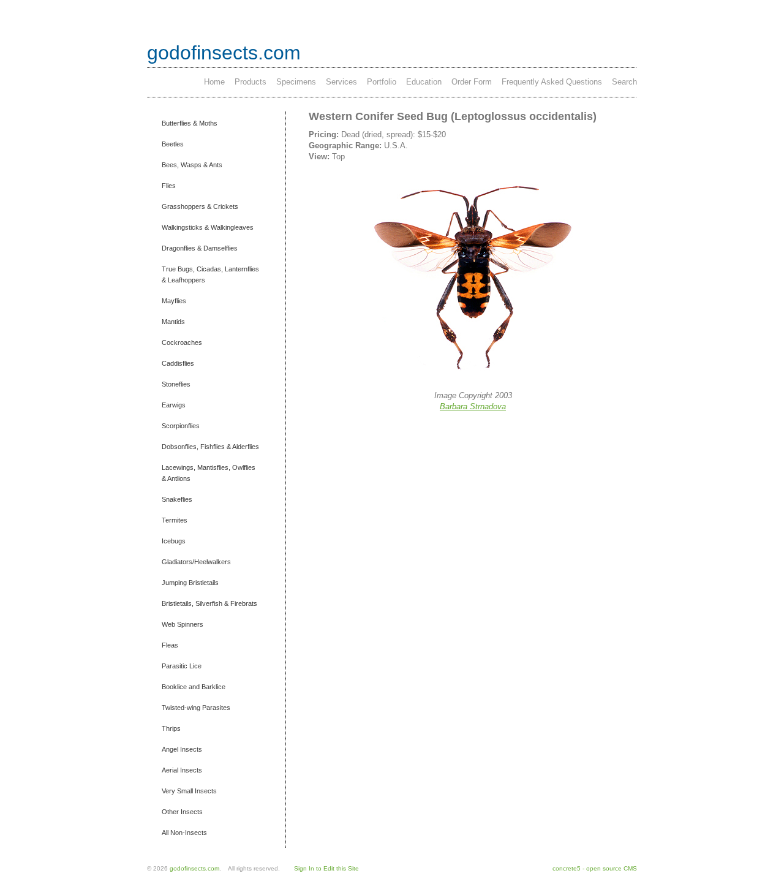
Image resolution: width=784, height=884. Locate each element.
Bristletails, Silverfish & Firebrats (209, 603)
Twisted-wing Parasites (196, 707)
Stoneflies (176, 384)
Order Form (471, 81)
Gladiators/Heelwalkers (196, 561)
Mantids (173, 321)
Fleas (170, 645)
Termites (174, 520)
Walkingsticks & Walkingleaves (208, 227)
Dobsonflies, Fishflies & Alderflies (210, 446)
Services (341, 81)
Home (214, 81)
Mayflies (174, 300)
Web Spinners (182, 624)
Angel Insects (182, 749)
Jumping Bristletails (190, 582)
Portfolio (381, 81)
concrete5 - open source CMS (594, 868)
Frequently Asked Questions (552, 81)
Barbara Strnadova (473, 406)
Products (250, 81)
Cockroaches (182, 342)
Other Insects (182, 811)
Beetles (173, 144)
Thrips (171, 728)
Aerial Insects (182, 770)
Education (424, 81)
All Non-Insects (184, 832)
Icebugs (174, 541)
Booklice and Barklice (193, 686)
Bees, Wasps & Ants (192, 164)
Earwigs (174, 405)
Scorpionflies (181, 425)
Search (624, 81)
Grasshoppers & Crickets (200, 206)
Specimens (296, 81)
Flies (169, 185)
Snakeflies (177, 499)
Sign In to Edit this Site (326, 868)
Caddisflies (178, 363)
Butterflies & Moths (189, 123)
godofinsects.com (224, 53)
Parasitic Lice (182, 666)
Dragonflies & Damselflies (200, 248)
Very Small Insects (189, 791)
